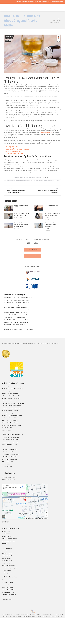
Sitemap (60, 614)
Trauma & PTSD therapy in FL (14, 153)
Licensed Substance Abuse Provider (49, 614)
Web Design (9, 614)
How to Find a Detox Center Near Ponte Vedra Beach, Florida (52, 215)
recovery (58, 180)
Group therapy (10, 148)
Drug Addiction (8, 38)
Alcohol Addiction (9, 36)
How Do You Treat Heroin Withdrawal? (21, 206)
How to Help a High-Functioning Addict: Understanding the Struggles (50, 225)
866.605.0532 (41, 172)
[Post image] (8, 208)
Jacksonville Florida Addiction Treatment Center (14, 616)
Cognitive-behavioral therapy (14, 151)
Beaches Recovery (18, 614)
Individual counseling (12, 146)
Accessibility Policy (35, 614)
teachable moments (46, 132)
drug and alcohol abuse (21, 180)
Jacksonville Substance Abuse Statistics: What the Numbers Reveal (21, 224)
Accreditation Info (6, 346)
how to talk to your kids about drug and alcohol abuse (44, 180)
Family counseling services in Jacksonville (17, 150)
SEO (3, 614)
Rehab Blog (8, 40)
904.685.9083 (13, 481)
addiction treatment (11, 180)
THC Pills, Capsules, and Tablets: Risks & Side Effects (52, 206)
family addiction (30, 180)
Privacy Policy (26, 614)
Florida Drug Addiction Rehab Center (35, 616)
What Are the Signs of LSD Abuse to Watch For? (21, 214)
